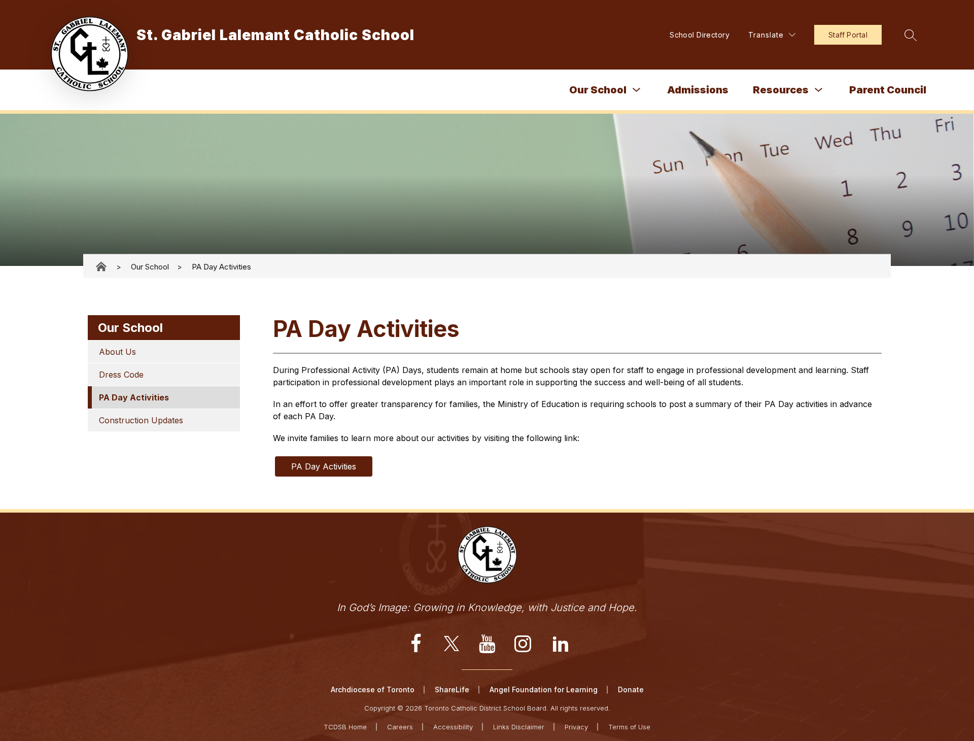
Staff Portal (847, 34)
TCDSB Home (345, 727)
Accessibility (453, 727)
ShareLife (452, 689)
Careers (400, 727)
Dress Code (121, 374)
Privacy (576, 727)
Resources (781, 90)
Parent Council (887, 90)
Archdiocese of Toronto (372, 689)
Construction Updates (141, 420)
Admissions (697, 90)
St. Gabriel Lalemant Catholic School (102, 267)
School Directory (699, 34)
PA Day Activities (221, 266)
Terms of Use (629, 727)
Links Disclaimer (518, 727)
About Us (117, 352)
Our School (598, 90)
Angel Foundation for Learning (544, 689)
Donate (631, 689)
